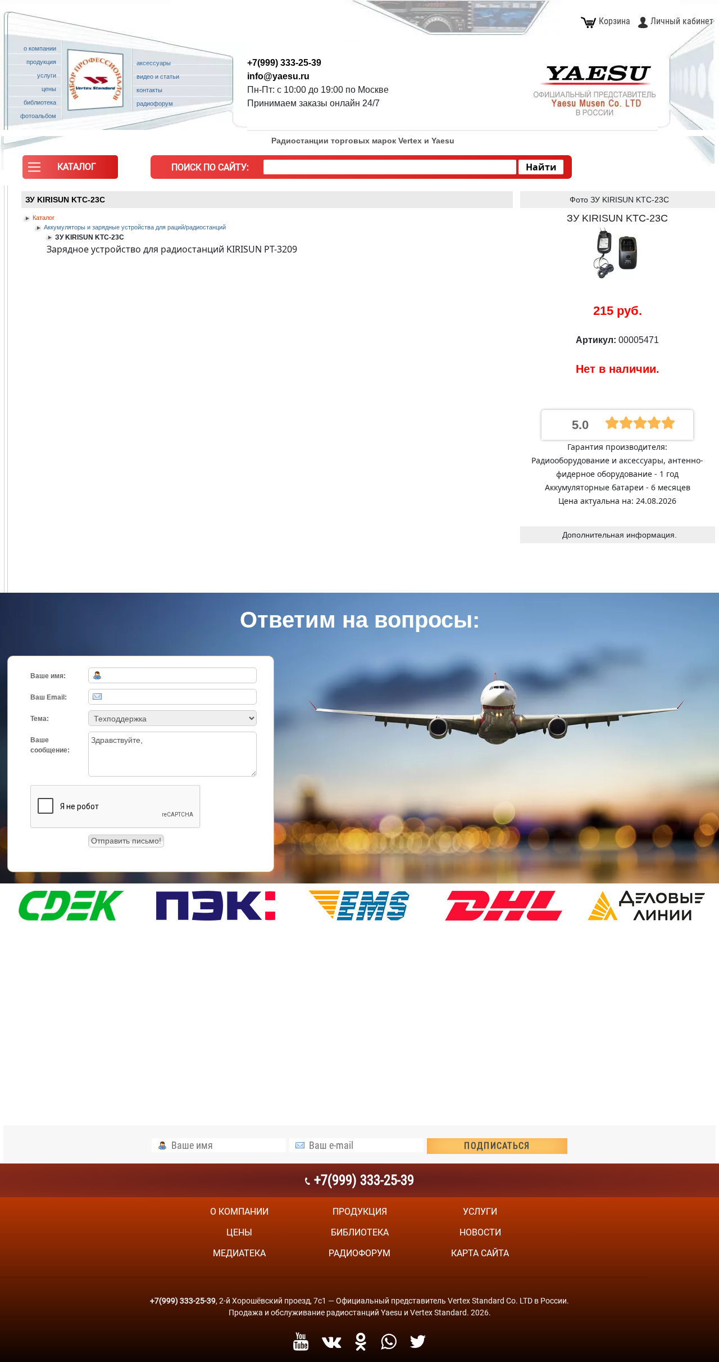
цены (239, 1232)
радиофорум (359, 1253)
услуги (480, 1211)
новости (480, 1232)
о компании (239, 1211)
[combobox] (389, 167)
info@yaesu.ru (278, 76)
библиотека (360, 1232)
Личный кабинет (681, 21)
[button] (70, 170)
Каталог (43, 217)
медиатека (239, 1253)
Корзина (614, 21)
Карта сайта (480, 1253)
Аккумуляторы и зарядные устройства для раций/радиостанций (135, 227)
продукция (360, 1211)
